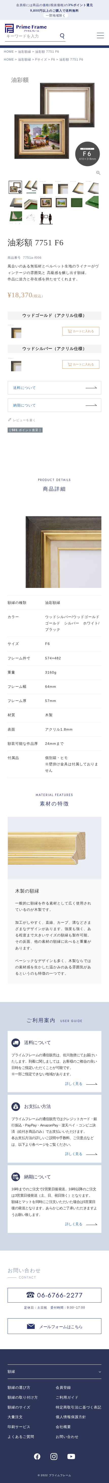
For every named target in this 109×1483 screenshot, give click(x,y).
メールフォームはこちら (61, 1327)
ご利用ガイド (67, 1397)
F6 (53, 59)
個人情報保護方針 (71, 1417)
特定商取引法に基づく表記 (78, 1407)
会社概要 (63, 1427)
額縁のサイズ (19, 1407)
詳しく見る (73, 1084)
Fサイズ (41, 59)
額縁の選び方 (19, 1387)
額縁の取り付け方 (23, 1397)
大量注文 (15, 1417)
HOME (9, 51)
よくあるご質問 (21, 1437)
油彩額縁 (24, 51)
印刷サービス (19, 1427)
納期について (24, 405)
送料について (24, 388)
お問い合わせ (67, 1437)
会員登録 (63, 1387)
